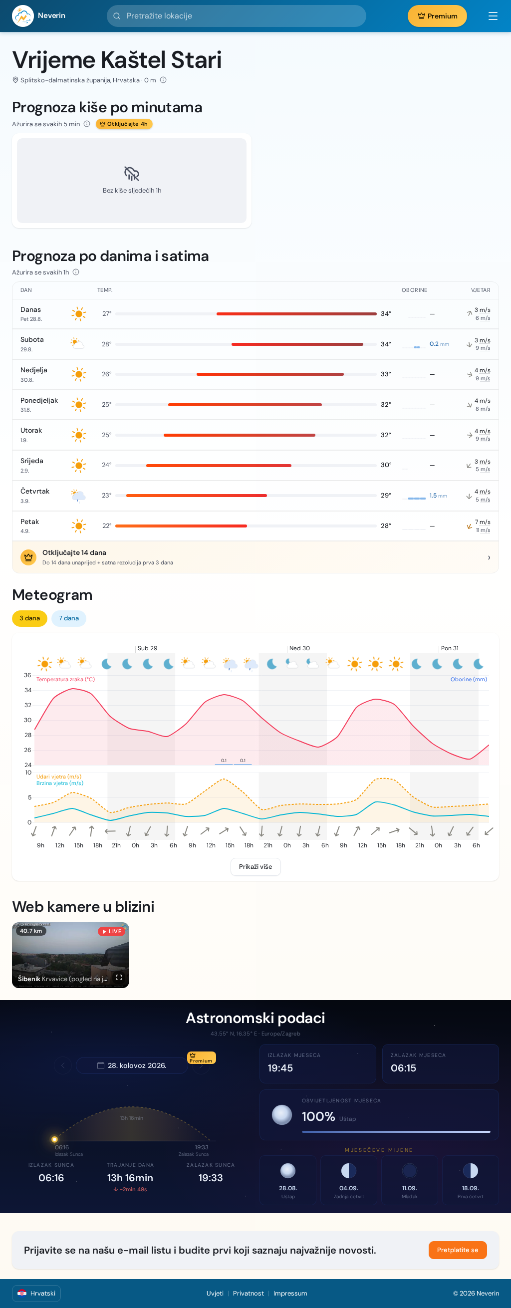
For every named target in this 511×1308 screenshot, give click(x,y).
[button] (488, 16)
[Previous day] (63, 1065)
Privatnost (248, 1293)
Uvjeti (215, 1293)
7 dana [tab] (69, 618)
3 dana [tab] (29, 618)
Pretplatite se (458, 1250)
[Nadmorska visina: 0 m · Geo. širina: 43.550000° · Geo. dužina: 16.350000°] (163, 79)
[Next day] (201, 1065)
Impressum (290, 1293)
